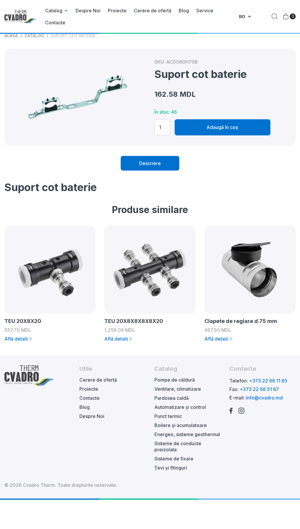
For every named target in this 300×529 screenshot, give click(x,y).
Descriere (150, 163)
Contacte (55, 22)
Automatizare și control (180, 407)
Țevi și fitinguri (170, 468)
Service (204, 10)
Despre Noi (88, 10)
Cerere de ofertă (152, 10)
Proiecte (117, 10)
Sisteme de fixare (173, 459)
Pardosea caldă (171, 398)
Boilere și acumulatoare (180, 425)
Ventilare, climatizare (177, 389)
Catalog (53, 10)
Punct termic (168, 416)
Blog (184, 10)
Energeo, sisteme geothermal (187, 434)
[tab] (150, 163)
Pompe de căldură (174, 380)
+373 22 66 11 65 (268, 381)
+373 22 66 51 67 (259, 389)
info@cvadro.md (264, 398)
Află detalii (16, 339)
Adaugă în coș (222, 127)
